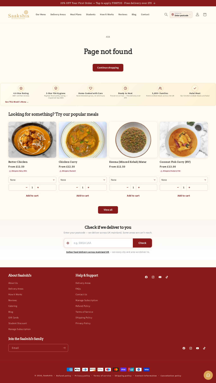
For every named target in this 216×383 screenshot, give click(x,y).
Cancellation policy (171, 375)
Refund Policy (83, 305)
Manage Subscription (19, 329)
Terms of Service (84, 311)
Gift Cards (13, 317)
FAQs (78, 288)
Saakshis (48, 375)
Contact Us (81, 294)
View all (108, 209)
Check (142, 243)
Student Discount (17, 323)
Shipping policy (123, 375)
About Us (13, 282)
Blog (10, 311)
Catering (12, 305)
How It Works (15, 294)
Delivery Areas (15, 288)
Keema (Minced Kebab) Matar (128, 162)
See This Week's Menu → (17, 101)
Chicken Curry (68, 162)
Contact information (146, 375)
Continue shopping (108, 67)
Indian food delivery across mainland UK (87, 252)
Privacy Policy (83, 323)
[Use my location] (68, 243)
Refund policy (63, 375)
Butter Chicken (18, 162)
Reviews (12, 300)
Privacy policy (82, 375)
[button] (166, 14)
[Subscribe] (64, 348)
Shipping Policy (84, 317)
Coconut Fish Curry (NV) (175, 162)
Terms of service (102, 375)
